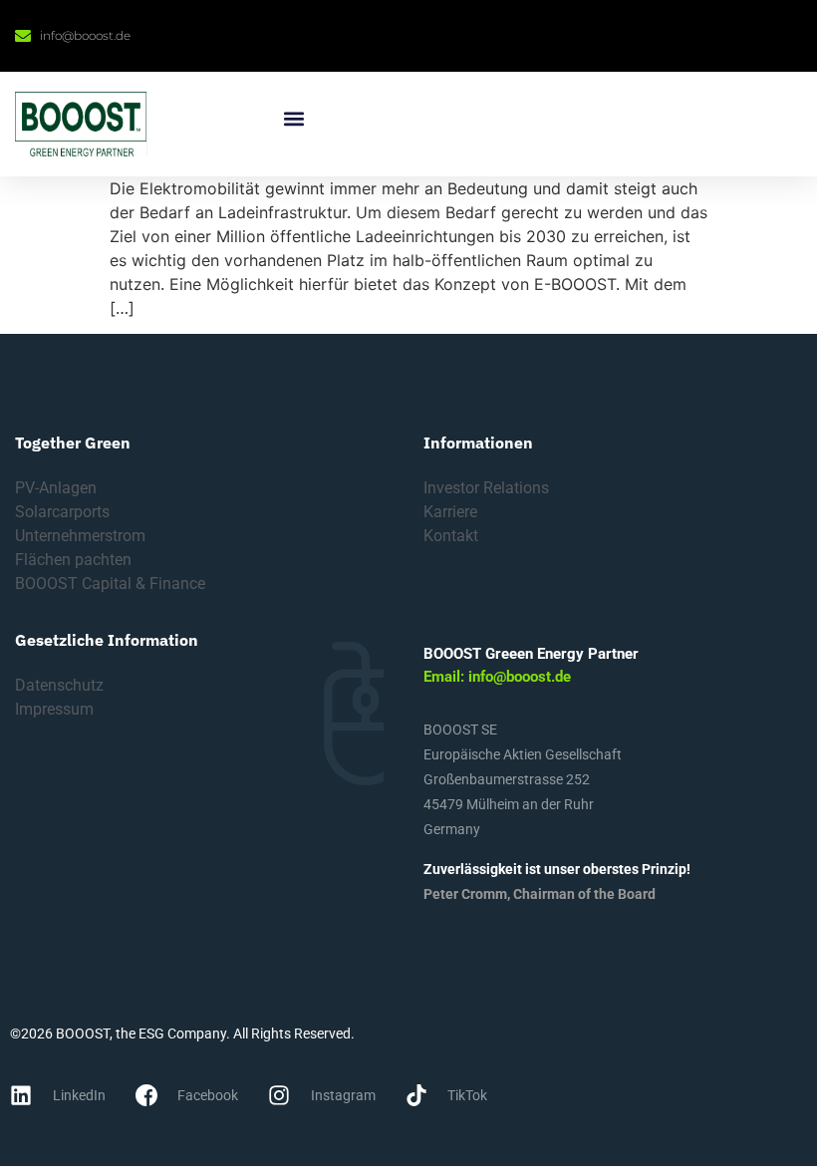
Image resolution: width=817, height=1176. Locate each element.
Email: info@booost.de (497, 677)
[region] (259, 1031)
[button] (293, 118)
